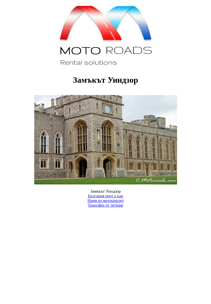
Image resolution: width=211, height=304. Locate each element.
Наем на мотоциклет (105, 200)
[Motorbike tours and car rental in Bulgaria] (105, 67)
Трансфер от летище (105, 205)
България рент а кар (105, 196)
